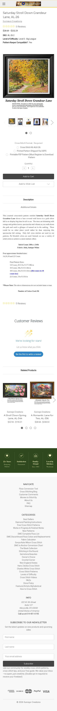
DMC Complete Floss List (28, 534)
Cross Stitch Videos (28, 577)
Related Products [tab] (28, 370)
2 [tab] (31, 133)
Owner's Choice (28, 557)
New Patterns (28, 531)
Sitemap (28, 506)
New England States (28, 563)
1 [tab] (26, 133)
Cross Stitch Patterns (28, 571)
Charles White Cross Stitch (28, 569)
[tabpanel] (12, 122)
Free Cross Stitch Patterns (28, 525)
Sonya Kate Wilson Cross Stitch (28, 542)
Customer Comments (28, 494)
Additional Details (28, 207)
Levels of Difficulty (28, 574)
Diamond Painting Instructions (28, 522)
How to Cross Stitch (28, 589)
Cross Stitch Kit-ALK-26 (30, 147)
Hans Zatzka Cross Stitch (29, 566)
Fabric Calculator (28, 540)
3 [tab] (31, 428)
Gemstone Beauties (28, 554)
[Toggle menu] (4, 4)
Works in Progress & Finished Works (28, 528)
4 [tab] (35, 428)
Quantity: (28, 163)
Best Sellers (28, 519)
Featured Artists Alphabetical (28, 586)
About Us (28, 500)
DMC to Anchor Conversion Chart (28, 545)
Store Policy (28, 583)
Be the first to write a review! (28, 354)
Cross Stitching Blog (28, 492)
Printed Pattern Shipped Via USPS (31, 151)
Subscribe (28, 663)
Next (52, 122)
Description (28, 199)
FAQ (28, 503)
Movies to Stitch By (28, 497)
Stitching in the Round (28, 551)
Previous (5, 122)
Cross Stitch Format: (28, 143)
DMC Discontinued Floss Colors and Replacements (28, 537)
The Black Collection (28, 548)
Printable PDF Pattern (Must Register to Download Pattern (31, 156)
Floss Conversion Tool (28, 489)
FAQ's (28, 580)
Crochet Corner (28, 560)
